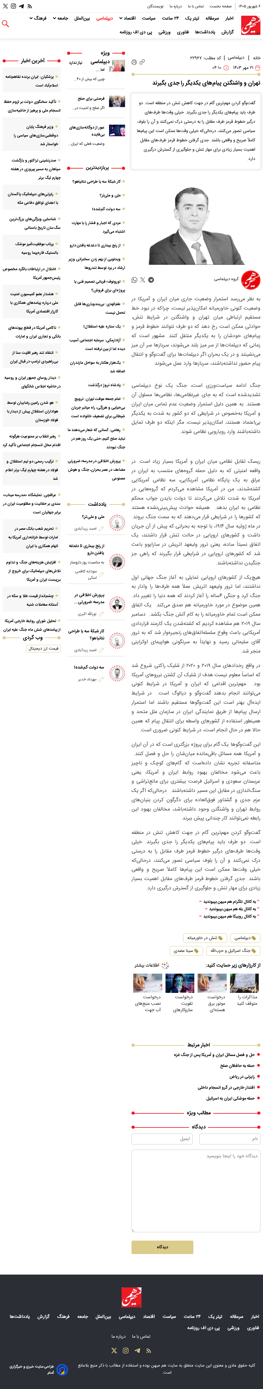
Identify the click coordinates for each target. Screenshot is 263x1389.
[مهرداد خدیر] (117, 673)
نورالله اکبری (87, 614)
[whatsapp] (134, 280)
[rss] (30, 6)
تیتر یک (192, 18)
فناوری (183, 32)
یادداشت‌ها (205, 32)
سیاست (149, 18)
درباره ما (176, 6)
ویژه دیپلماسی (100, 57)
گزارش (228, 32)
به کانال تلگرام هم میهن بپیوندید (229, 902)
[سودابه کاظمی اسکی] (117, 562)
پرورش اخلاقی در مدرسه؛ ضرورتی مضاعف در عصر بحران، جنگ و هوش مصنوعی (96, 470)
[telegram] (151, 280)
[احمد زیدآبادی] (117, 523)
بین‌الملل (82, 18)
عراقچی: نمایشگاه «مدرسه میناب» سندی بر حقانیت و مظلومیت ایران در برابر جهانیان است (32, 504)
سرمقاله (213, 18)
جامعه (62, 18)
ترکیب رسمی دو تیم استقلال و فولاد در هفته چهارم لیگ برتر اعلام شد (31, 470)
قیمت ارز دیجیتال (43, 648)
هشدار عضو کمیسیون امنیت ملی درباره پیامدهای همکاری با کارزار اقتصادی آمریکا (34, 303)
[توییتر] (5, 6)
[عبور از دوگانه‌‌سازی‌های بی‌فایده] (117, 130)
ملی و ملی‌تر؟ (110, 195)
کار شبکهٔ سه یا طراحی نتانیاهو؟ (96, 182)
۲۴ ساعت (171, 18)
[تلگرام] (21, 6)
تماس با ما (196, 6)
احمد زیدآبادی (85, 529)
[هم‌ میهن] (131, 1297)
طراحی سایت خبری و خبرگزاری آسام (32, 1370)
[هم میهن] (250, 25)
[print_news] (134, 62)
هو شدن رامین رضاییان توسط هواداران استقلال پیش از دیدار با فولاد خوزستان (32, 411)
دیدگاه (162, 1247)
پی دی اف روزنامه (136, 32)
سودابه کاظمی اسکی (86, 574)
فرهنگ (40, 18)
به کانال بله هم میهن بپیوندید (232, 909)
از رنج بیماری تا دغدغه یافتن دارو (95, 245)
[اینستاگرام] (13, 6)
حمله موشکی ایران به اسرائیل (230, 1098)
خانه (256, 58)
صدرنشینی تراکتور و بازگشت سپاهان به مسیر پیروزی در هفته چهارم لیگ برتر (36, 169)
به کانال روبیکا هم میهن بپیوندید (229, 916)
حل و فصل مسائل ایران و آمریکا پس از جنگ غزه (214, 1055)
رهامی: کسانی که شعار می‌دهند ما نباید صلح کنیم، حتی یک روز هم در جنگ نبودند (96, 439)
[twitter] (143, 280)
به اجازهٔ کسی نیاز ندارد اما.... (87, 66)
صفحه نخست (221, 6)
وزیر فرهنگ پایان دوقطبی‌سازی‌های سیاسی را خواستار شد (36, 135)
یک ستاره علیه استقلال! (102, 326)
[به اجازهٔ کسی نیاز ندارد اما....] (117, 66)
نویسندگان (156, 6)
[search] (5, 24)
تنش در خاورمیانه (202, 938)
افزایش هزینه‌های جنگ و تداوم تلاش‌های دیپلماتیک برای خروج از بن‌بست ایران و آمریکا (33, 571)
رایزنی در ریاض (242, 1076)
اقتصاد (130, 18)
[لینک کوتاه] (142, 62)
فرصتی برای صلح (91, 99)
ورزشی (165, 32)
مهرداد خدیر (87, 679)
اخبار (230, 18)
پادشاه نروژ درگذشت (104, 385)
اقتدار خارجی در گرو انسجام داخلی (226, 1087)
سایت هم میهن (164, 1365)
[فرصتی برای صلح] (117, 102)
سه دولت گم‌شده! (106, 209)
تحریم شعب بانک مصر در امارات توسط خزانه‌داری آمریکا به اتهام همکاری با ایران (33, 537)
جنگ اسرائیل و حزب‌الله (230, 950)
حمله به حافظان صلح (237, 1065)
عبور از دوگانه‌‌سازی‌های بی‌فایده (87, 131)
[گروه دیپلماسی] (250, 280)
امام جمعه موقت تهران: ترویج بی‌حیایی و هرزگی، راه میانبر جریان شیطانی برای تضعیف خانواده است (98, 408)
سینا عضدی (183, 950)
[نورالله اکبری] (117, 604)
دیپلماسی (105, 18)
